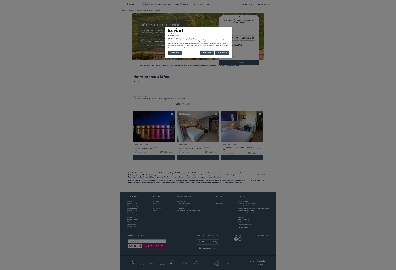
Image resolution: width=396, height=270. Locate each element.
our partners (173, 41)
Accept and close (222, 52)
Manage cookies (175, 52)
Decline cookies (207, 52)
